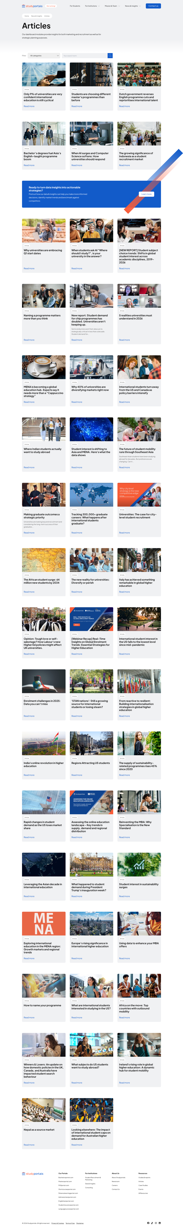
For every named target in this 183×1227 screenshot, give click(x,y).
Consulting (89, 1187)
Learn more (146, 194)
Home (27, 16)
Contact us (153, 6)
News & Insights (36, 16)
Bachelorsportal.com (65, 1177)
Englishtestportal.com (66, 1201)
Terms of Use (70, 1223)
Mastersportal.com (65, 1181)
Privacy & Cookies (57, 1223)
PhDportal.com (63, 1185)
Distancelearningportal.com (68, 1193)
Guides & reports (144, 1177)
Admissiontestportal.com (67, 1197)
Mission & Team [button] (111, 6)
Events (141, 1189)
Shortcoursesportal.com (67, 1189)
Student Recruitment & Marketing (93, 1178)
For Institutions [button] (91, 6)
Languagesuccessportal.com (68, 1209)
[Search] (110, 55)
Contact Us (116, 1189)
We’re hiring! (51, 6)
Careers (115, 1185)
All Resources (143, 1193)
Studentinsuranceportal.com (68, 1205)
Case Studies (143, 1185)
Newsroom (116, 1181)
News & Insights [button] (131, 6)
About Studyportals (118, 1177)
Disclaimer (80, 1223)
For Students (75, 6)
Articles (141, 1181)
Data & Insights (90, 1184)
